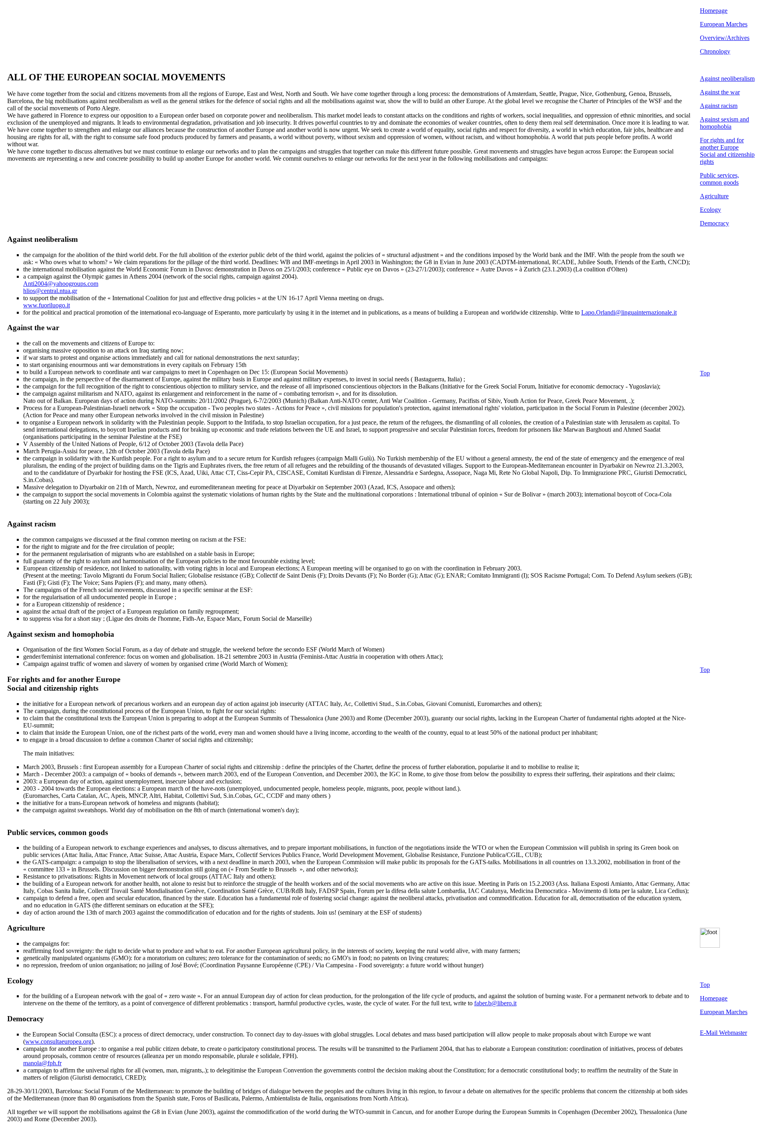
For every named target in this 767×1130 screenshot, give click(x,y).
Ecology (710, 209)
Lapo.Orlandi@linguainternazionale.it (629, 312)
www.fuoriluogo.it (46, 305)
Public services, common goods (719, 179)
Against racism (718, 105)
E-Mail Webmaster (723, 1032)
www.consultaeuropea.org (58, 1041)
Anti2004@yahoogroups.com (60, 283)
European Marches (723, 24)
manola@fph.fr (42, 1063)
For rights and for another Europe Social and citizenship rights (727, 151)
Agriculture (714, 196)
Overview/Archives (724, 37)
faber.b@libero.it (495, 1003)
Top (705, 373)
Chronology (715, 51)
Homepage (713, 10)
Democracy (714, 223)
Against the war (720, 92)
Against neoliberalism (727, 78)
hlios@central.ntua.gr (50, 290)
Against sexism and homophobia (724, 123)
